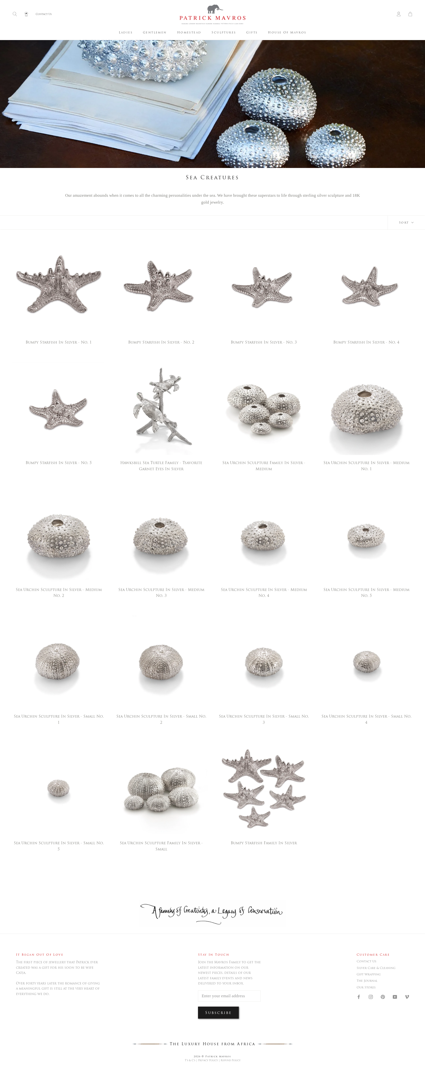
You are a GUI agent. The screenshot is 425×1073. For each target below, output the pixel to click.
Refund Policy (231, 1060)
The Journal (367, 980)
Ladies (126, 32)
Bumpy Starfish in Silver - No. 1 (59, 342)
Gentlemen (155, 32)
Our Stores (366, 987)
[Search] (14, 14)
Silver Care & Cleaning (376, 968)
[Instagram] (371, 996)
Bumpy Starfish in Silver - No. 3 (264, 342)
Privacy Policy (208, 1060)
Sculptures (224, 32)
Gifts (252, 32)
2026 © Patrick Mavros (212, 1056)
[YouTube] (395, 996)
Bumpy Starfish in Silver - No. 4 (366, 342)
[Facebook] (359, 996)
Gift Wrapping (369, 974)
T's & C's (190, 1060)
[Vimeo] (407, 996)
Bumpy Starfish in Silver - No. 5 (59, 462)
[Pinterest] (383, 996)
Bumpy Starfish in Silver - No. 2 (161, 342)
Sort (404, 222)
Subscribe (218, 1012)
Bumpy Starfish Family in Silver (264, 843)
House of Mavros (287, 32)
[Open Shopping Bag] (410, 14)
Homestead (189, 32)
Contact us (366, 961)
